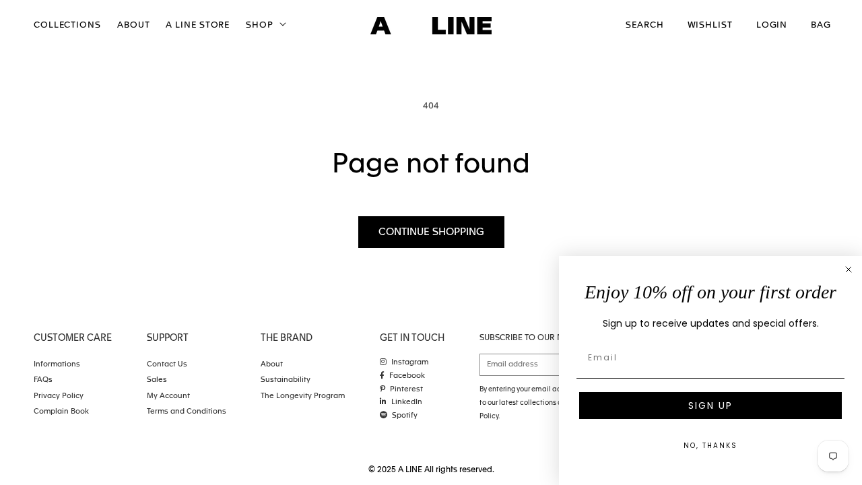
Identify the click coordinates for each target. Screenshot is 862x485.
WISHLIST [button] (710, 25)
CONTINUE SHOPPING (431, 232)
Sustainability (285, 380)
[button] (265, 26)
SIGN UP (710, 405)
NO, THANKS (710, 446)
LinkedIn (406, 402)
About (272, 364)
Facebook (407, 376)
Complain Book (61, 412)
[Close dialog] (848, 269)
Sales (157, 380)
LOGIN (772, 25)
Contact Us (167, 364)
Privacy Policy (59, 396)
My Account (168, 396)
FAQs (43, 380)
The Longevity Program (303, 396)
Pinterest (406, 389)
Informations (57, 364)
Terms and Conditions (186, 412)
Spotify (405, 416)
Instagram (409, 362)
